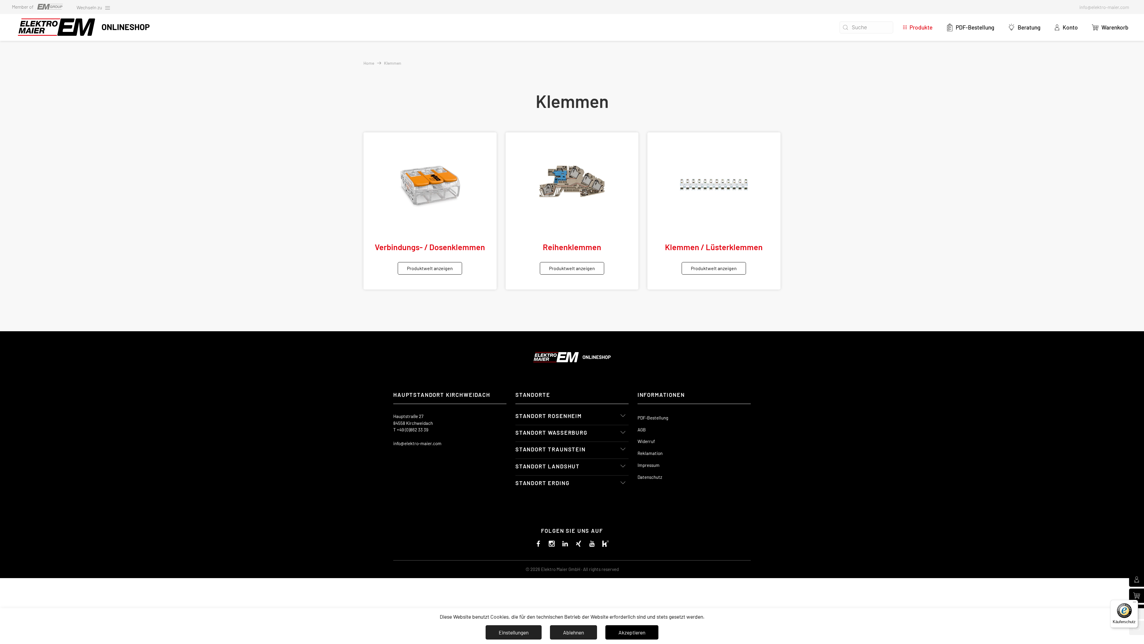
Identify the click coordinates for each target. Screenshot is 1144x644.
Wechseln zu (90, 7)
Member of (23, 7)
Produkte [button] (921, 27)
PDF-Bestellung (975, 27)
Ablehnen (573, 632)
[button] (1109, 27)
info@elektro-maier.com (417, 443)
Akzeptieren (631, 632)
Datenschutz (650, 477)
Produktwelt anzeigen (430, 268)
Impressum (649, 465)
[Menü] (1134, 603)
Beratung (1029, 27)
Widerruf (646, 441)
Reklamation (650, 453)
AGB (642, 429)
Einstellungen (514, 632)
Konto (1070, 27)
